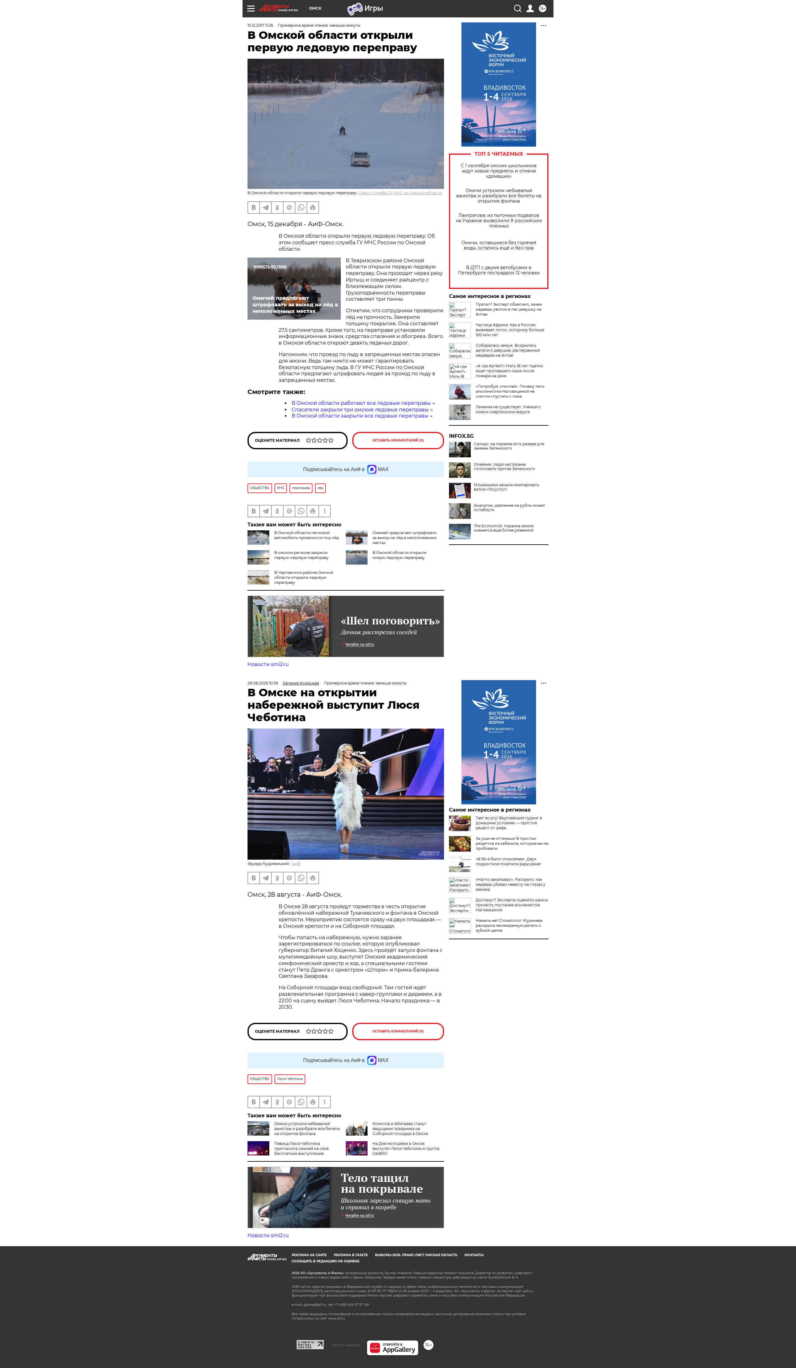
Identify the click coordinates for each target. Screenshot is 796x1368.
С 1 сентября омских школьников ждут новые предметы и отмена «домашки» (499, 171)
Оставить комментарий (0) (398, 440)
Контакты (474, 1255)
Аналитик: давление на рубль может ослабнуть (509, 507)
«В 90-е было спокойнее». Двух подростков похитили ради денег (508, 861)
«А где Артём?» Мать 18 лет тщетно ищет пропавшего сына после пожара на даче (509, 371)
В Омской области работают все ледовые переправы (361, 403)
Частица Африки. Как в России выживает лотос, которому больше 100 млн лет (510, 330)
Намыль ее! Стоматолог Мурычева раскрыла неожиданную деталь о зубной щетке (509, 925)
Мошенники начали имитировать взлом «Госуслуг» (506, 487)
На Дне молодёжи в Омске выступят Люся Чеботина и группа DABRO (406, 1148)
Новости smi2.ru (268, 664)
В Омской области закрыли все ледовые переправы (360, 416)
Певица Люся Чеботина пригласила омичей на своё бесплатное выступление (301, 1148)
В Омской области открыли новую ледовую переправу (399, 555)
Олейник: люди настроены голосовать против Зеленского (504, 466)
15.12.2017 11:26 (260, 25)
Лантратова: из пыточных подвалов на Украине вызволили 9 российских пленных (499, 221)
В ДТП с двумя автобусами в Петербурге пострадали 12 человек (499, 270)
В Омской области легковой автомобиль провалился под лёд (306, 535)
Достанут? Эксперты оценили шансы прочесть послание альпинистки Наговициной (512, 905)
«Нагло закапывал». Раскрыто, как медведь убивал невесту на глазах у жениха (510, 884)
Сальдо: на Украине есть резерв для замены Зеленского (509, 446)
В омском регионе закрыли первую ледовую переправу (301, 555)
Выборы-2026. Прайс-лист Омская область (416, 1255)
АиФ (296, 863)
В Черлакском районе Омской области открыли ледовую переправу (303, 577)
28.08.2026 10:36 (263, 683)
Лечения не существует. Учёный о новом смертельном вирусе (508, 409)
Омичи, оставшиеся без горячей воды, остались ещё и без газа (498, 245)
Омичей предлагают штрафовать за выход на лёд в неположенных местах (405, 537)
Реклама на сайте (309, 1255)
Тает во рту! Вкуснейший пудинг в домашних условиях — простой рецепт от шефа (509, 823)
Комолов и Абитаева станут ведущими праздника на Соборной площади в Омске (400, 1128)
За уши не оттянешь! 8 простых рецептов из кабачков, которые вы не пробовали (512, 843)
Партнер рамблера (345, 1345)
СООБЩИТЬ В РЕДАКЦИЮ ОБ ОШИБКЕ (325, 1261)
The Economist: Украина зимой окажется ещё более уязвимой (504, 528)
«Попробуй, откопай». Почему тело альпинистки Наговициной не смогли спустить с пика (510, 391)
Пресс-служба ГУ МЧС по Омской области (400, 192)
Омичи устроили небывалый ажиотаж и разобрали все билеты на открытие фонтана (498, 196)
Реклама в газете (351, 1255)
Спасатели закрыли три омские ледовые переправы (360, 410)
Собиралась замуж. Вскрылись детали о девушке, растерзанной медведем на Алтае (508, 350)
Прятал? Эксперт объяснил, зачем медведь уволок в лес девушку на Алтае (509, 309)
